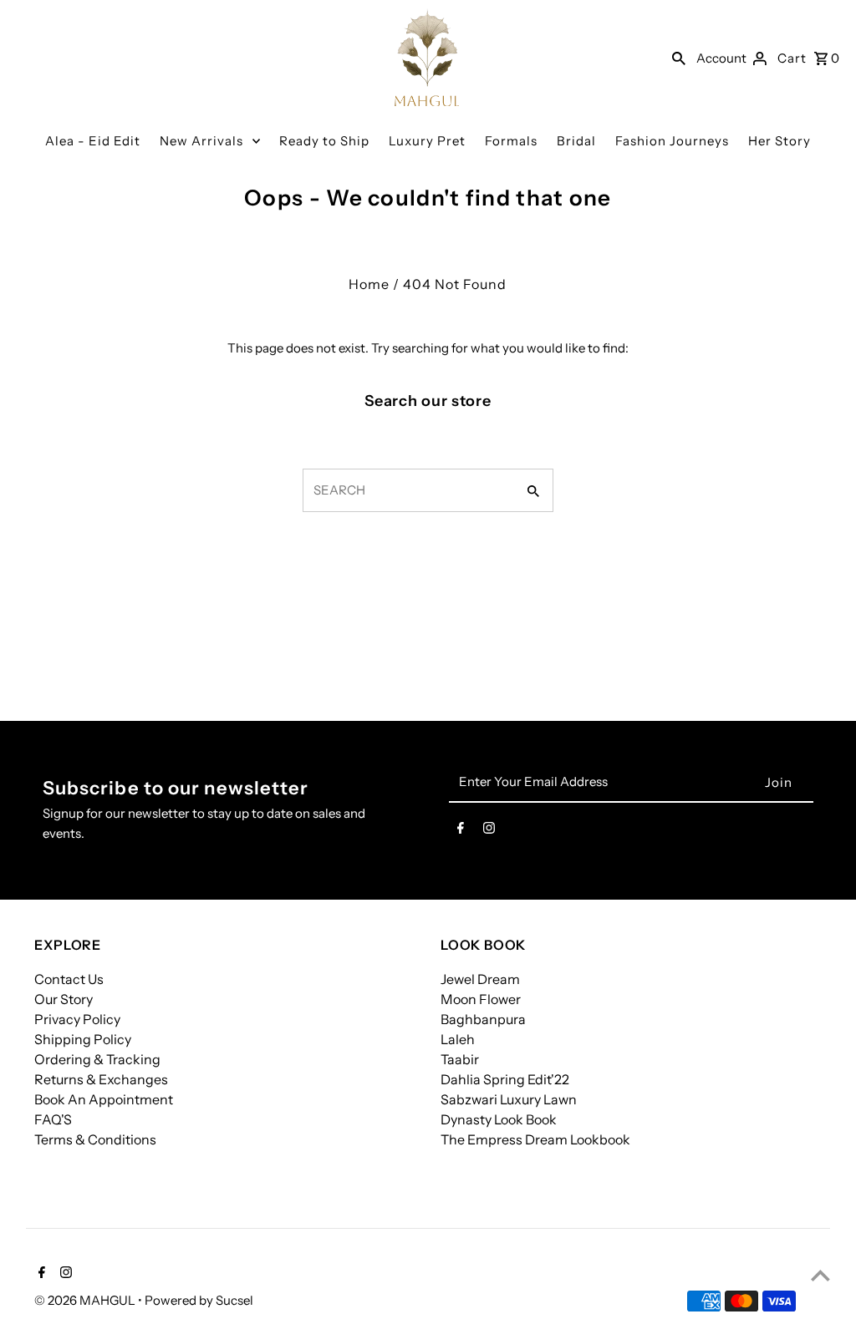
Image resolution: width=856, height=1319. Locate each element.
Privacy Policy (77, 1019)
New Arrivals (201, 141)
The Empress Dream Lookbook (535, 1139)
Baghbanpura (483, 1019)
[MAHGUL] (427, 57)
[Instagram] (489, 831)
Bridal (576, 141)
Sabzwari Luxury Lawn (509, 1099)
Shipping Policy (82, 1039)
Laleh (458, 1039)
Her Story (779, 141)
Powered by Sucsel (199, 1300)
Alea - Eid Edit (92, 141)
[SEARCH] (679, 58)
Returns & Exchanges (101, 1079)
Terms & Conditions (95, 1139)
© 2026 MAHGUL (86, 1300)
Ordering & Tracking (97, 1059)
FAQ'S (53, 1119)
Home (369, 284)
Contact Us (69, 979)
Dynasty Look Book (499, 1119)
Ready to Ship (324, 141)
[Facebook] (460, 831)
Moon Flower (481, 999)
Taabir (460, 1059)
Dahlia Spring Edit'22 (505, 1079)
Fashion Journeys (672, 141)
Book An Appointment (103, 1099)
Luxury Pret (427, 141)
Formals (511, 141)
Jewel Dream (480, 979)
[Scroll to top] (820, 1275)
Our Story (63, 999)
